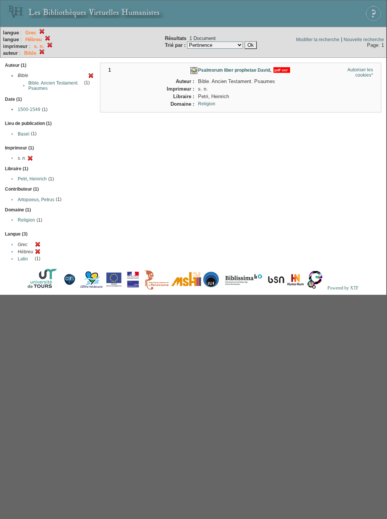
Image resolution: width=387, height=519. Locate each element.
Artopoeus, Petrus (36, 199)
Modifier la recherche (317, 39)
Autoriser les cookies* (360, 72)
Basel (23, 134)
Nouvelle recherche (364, 39)
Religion (26, 220)
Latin (23, 259)
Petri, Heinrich (32, 179)
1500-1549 (29, 109)
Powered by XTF (343, 288)
